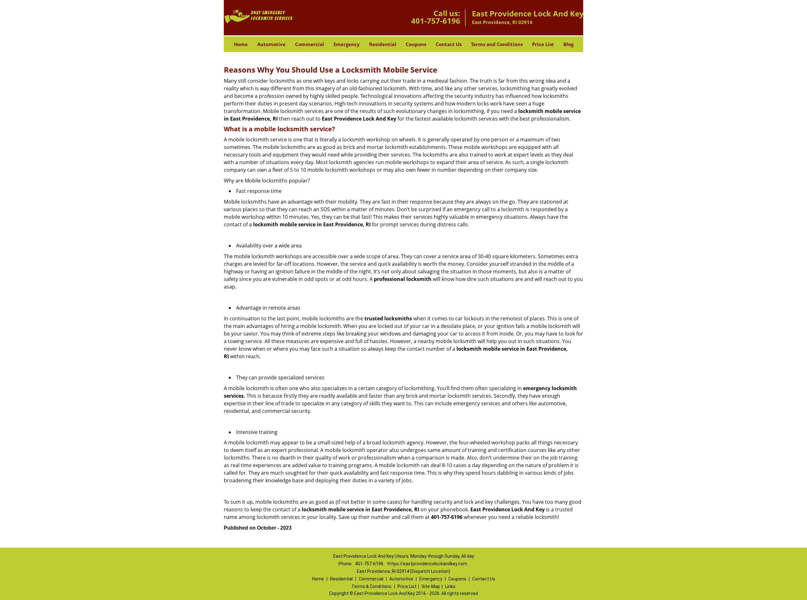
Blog (568, 44)
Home (241, 44)
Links (450, 586)
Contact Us (449, 44)
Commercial (309, 44)
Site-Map (430, 586)
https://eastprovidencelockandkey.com (427, 563)
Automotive (271, 44)
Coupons (416, 44)
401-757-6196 (435, 20)
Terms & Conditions (371, 586)
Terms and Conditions (497, 44)
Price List (543, 44)
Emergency (347, 44)
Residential (382, 44)
